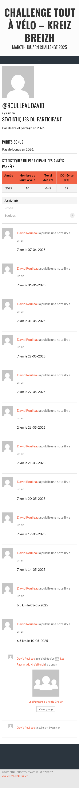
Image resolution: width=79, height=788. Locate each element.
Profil (8, 208)
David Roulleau (28, 233)
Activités (11, 200)
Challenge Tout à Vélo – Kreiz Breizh (39, 25)
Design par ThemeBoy (15, 775)
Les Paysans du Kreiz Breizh (45, 701)
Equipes (38, 215)
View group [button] (46, 709)
